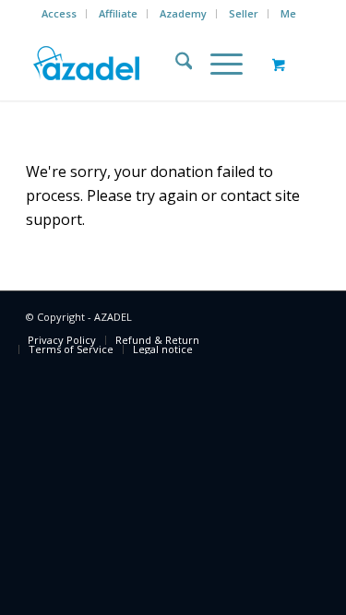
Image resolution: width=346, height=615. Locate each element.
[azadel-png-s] (143, 64)
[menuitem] (59, 13)
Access (59, 13)
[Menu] (217, 64)
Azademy (183, 13)
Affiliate (118, 13)
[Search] (175, 64)
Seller (243, 13)
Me (288, 13)
